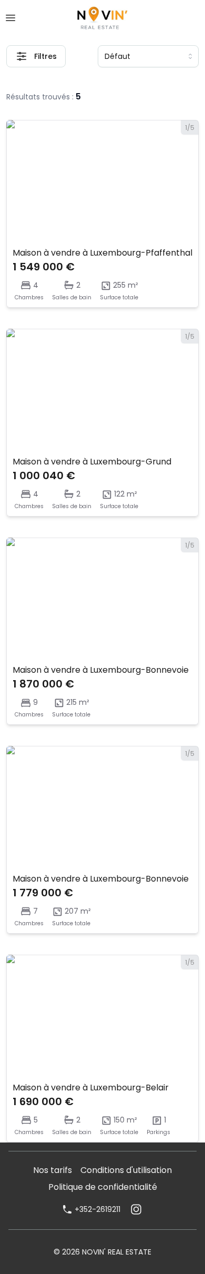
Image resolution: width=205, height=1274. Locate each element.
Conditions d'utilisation (126, 1170)
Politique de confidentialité (102, 1187)
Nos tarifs (52, 1170)
